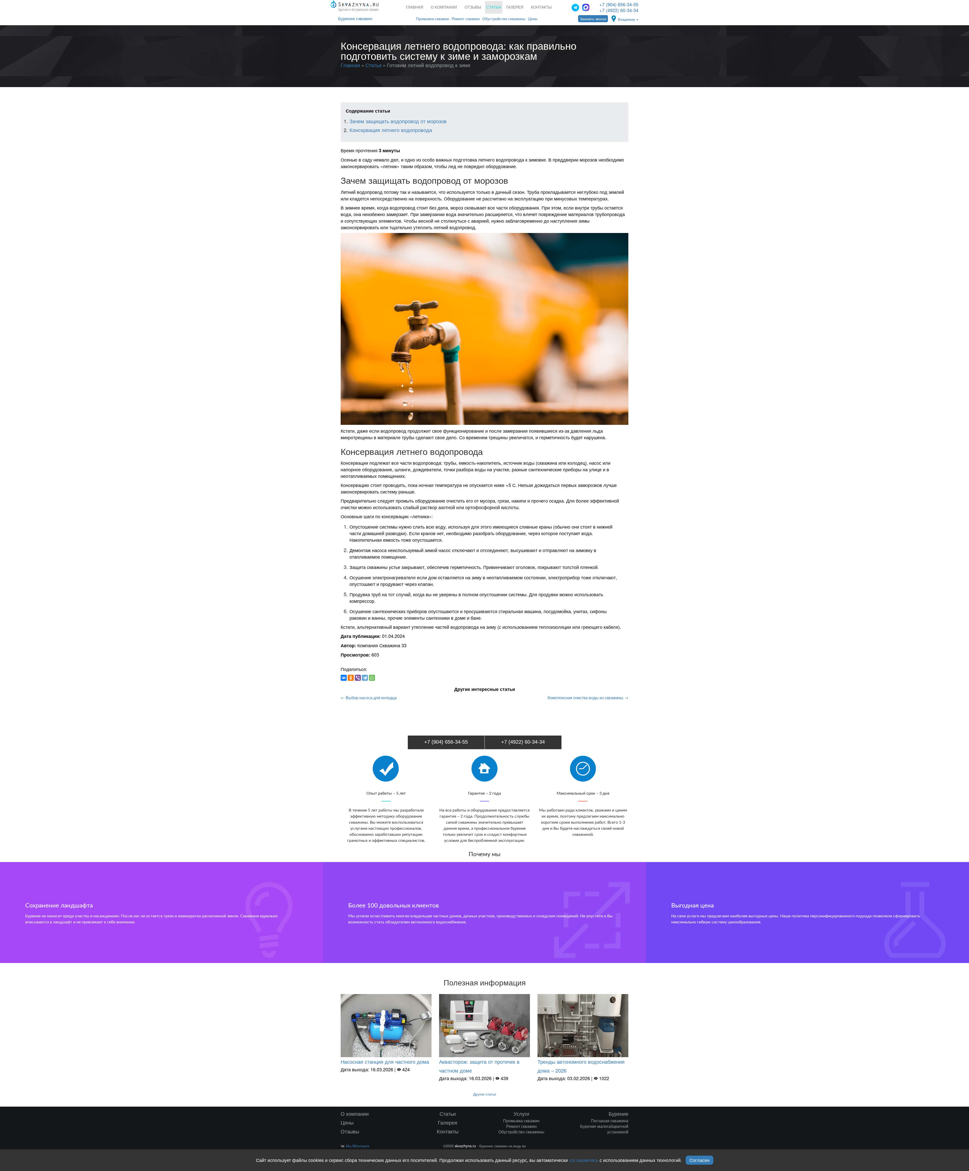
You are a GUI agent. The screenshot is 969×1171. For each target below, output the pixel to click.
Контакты (541, 7)
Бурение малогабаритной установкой (604, 1129)
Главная (414, 7)
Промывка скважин (432, 19)
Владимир (627, 19)
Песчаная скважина (609, 1121)
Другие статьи (484, 1094)
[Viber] (358, 678)
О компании (444, 7)
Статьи (448, 1113)
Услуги (521, 1113)
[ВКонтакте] (344, 678)
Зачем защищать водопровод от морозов (398, 121)
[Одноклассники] (351, 678)
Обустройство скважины (503, 19)
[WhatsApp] (372, 678)
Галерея (514, 7)
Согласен (699, 1160)
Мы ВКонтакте (357, 1145)
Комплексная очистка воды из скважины (588, 697)
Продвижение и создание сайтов (620, 1147)
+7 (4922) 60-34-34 (618, 10)
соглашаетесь (583, 1160)
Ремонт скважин (466, 19)
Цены (532, 19)
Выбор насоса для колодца (369, 697)
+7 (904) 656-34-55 (618, 4)
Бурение (618, 1113)
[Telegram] (365, 678)
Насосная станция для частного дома (385, 1061)
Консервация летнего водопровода (390, 130)
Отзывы (473, 7)
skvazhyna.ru (465, 1145)
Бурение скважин (355, 18)
